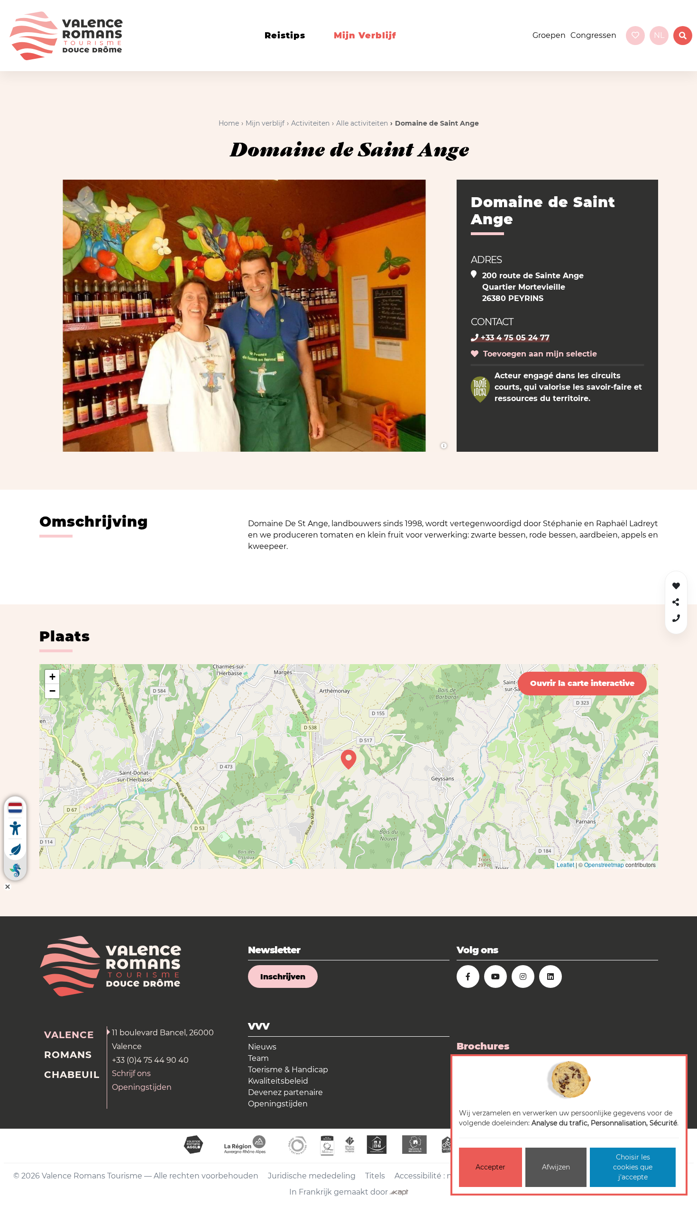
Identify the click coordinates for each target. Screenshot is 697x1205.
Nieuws (262, 1046)
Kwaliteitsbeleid (278, 1081)
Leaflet (565, 864)
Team (258, 1058)
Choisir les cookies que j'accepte (632, 1167)
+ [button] (52, 677)
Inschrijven (282, 976)
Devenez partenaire (285, 1092)
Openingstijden (142, 1087)
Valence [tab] (69, 1035)
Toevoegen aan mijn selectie (537, 353)
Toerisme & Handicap (288, 1069)
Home (229, 123)
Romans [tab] (68, 1054)
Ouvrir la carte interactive (582, 683)
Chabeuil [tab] (72, 1074)
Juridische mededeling (312, 1175)
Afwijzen (556, 1167)
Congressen (593, 35)
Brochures (483, 1046)
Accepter (490, 1167)
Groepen (549, 35)
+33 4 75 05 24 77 (514, 337)
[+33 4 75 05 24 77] (676, 618)
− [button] (52, 691)
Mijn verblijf (365, 35)
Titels (375, 1175)
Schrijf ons (131, 1073)
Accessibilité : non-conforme (448, 1175)
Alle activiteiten (362, 123)
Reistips (285, 35)
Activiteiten (310, 123)
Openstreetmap (604, 864)
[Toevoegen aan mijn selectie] (676, 586)
